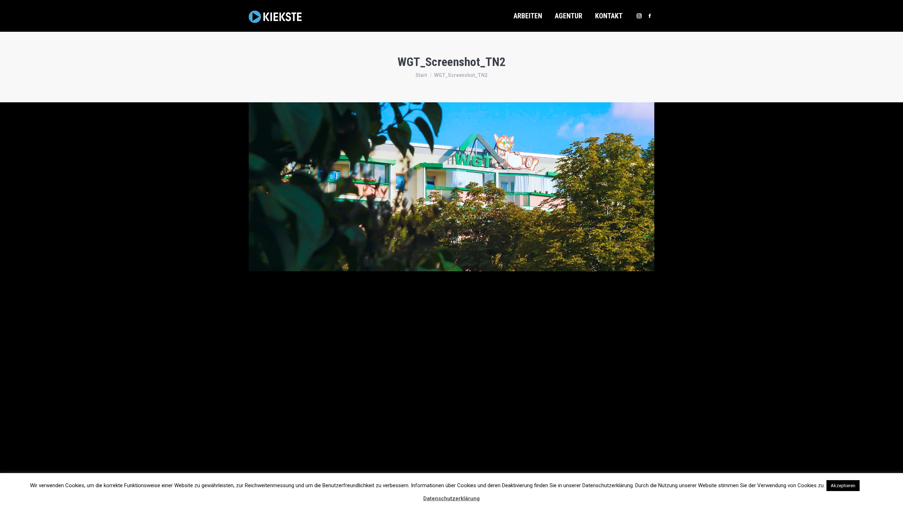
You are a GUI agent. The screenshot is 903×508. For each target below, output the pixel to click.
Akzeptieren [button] (843, 485)
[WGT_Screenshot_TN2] (451, 186)
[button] (867, 482)
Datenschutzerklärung (451, 498)
